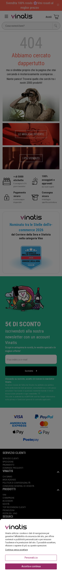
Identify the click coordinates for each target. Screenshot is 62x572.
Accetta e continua (31, 566)
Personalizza (31, 557)
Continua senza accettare (16, 549)
